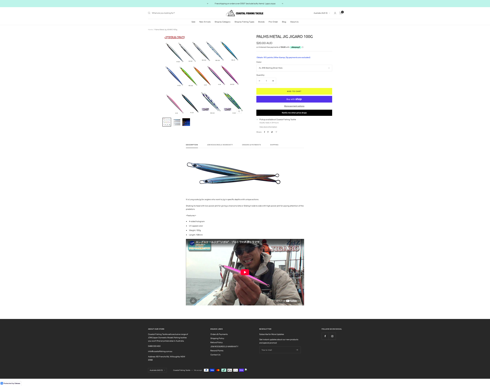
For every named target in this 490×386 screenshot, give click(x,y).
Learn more (270, 3)
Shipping (274, 145)
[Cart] (340, 13)
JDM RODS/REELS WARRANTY (224, 346)
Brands (261, 22)
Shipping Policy (217, 338)
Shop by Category (222, 22)
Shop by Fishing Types (244, 22)
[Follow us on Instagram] (332, 336)
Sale (193, 22)
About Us (294, 22)
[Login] (335, 13)
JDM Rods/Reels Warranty (220, 145)
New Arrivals (205, 22)
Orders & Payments (251, 145)
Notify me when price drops (294, 112)
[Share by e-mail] (276, 132)
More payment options (294, 106)
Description (192, 145)
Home (150, 29)
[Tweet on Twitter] (272, 132)
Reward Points (216, 350)
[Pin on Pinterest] (268, 132)
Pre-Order (273, 22)
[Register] (297, 350)
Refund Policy (216, 342)
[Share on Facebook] (264, 132)
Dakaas (17, 383)
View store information (268, 127)
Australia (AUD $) (321, 13)
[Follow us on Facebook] (325, 336)
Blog (284, 22)
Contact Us (215, 354)
